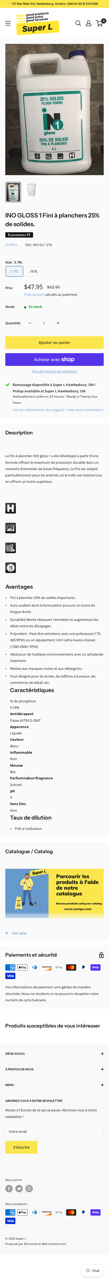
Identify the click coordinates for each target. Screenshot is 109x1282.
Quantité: (13, 323)
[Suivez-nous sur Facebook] (9, 1188)
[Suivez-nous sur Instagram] (29, 1188)
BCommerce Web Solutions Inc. (45, 1244)
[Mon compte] (88, 23)
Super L (11, 245)
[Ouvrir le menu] (8, 23)
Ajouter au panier (54, 342)
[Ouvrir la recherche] (78, 23)
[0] (99, 23)
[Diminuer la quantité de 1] (29, 323)
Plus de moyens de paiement (54, 371)
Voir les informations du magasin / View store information (58, 409)
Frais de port (34, 294)
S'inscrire (21, 1147)
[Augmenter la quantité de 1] (57, 323)
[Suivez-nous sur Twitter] (19, 1188)
